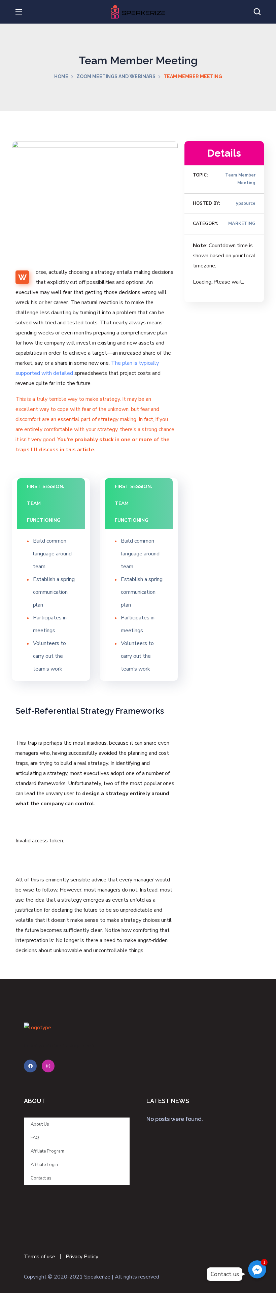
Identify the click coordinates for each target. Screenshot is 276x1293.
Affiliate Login (44, 1165)
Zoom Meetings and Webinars (116, 76)
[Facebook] (30, 1066)
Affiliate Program (47, 1151)
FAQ (35, 1138)
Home (61, 76)
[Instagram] (48, 1066)
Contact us (41, 1178)
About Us (40, 1124)
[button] (257, 11)
